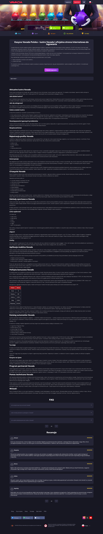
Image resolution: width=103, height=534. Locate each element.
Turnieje (32, 511)
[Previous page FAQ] (46, 426)
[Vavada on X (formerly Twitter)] (87, 517)
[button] (101, 17)
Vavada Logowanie (51, 70)
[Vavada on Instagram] (84, 517)
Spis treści (39, 511)
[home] (15, 2)
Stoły (26, 511)
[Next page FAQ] (56, 426)
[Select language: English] (91, 2)
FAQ (45, 511)
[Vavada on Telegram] (84, 2)
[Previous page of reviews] (46, 501)
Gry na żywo (19, 511)
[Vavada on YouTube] (90, 517)
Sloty (12, 511)
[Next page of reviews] (56, 501)
